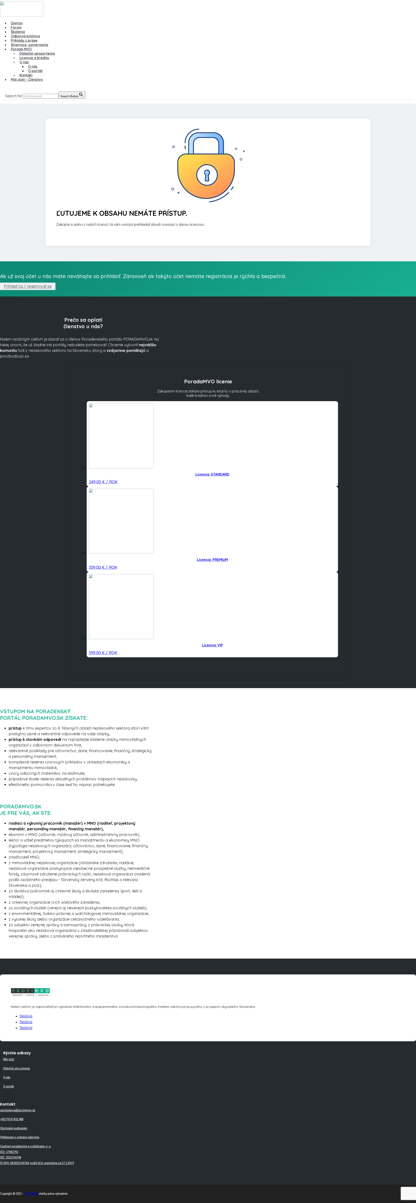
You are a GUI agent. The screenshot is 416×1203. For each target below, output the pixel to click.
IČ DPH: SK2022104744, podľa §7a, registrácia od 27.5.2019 (37, 1163)
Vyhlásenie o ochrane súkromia (19, 1137)
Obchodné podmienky (13, 1128)
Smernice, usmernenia (29, 45)
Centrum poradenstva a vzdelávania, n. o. (25, 1146)
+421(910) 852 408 (11, 1119)
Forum (16, 27)
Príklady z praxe (24, 40)
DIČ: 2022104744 (10, 1157)
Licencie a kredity (34, 58)
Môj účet (8, 1059)
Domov (17, 23)
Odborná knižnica (25, 36)
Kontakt (26, 75)
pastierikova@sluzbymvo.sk (17, 1110)
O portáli (35, 71)
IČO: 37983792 (9, 1152)
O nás (24, 62)
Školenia (18, 32)
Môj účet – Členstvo (27, 79)
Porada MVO (21, 49)
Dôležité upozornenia (37, 53)
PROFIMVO (31, 1194)
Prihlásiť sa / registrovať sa (28, 286)
